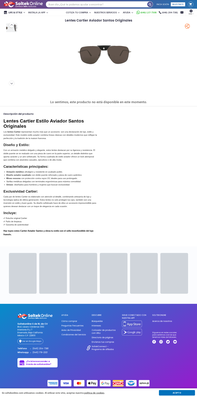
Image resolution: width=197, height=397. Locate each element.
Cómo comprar (69, 321)
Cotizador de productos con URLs (104, 331)
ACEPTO (177, 392)
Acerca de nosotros (162, 321)
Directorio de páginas (102, 337)
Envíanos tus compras (103, 342)
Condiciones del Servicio (73, 334)
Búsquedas (97, 321)
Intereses (96, 325)
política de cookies (94, 392)
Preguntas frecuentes (72, 325)
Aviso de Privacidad (71, 330)
